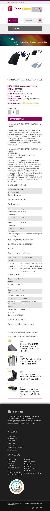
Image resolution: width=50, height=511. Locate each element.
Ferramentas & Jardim (15, 474)
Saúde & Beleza (29, 471)
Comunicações (12, 465)
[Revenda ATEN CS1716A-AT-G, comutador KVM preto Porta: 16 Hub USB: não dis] (12, 389)
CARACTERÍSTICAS (17, 119)
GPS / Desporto (29, 461)
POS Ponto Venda (30, 468)
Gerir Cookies (12, 450)
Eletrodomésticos (13, 467)
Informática (24, 42)
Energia (10, 470)
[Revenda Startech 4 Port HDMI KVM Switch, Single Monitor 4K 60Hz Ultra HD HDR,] (12, 350)
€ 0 (15, 20)
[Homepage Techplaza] (25, 9)
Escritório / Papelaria (14, 472)
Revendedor (12, 443)
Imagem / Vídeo (29, 464)
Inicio (16, 42)
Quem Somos (12, 438)
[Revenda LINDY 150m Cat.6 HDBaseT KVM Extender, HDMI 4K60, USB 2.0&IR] (12, 377)
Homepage (11, 436)
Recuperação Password (15, 448)
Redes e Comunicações (38, 42)
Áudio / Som (12, 459)
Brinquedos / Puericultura (12, 462)
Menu (16, 29)
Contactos (11, 445)
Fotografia (27, 459)
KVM (16, 45)
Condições (11, 441)
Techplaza (25, 503)
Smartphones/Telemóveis (33, 473)
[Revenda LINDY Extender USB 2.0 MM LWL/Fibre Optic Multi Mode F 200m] (12, 365)
